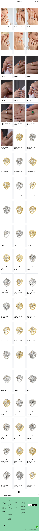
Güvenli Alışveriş (9, 519)
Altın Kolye (23, 502)
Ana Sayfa (2, 3)
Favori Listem (17, 507)
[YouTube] (7, 525)
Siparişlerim (17, 503)
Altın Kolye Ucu (23, 510)
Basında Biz (3, 510)
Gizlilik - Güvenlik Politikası (3, 506)
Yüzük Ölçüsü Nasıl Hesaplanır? (10, 512)
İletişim (3, 502)
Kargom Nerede (16, 506)
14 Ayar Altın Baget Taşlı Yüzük (5, 26)
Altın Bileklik (23, 505)
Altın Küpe (23, 506)
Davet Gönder (17, 509)
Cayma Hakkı (4, 503)
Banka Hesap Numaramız (10, 516)
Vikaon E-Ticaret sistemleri (28, 529)
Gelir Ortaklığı (4, 508)
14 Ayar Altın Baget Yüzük (18, 123)
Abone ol (34, 505)
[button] (6, 97)
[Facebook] (2, 525)
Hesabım (16, 502)
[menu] (1, 1)
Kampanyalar (10, 503)
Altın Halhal (23, 509)
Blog (9, 507)
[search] (3, 1)
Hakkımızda (3, 511)
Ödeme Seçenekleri (10, 505)
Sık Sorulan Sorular (10, 509)
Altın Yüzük (23, 503)
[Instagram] (5, 525)
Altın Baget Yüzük (23, 513)
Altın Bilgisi (10, 514)
